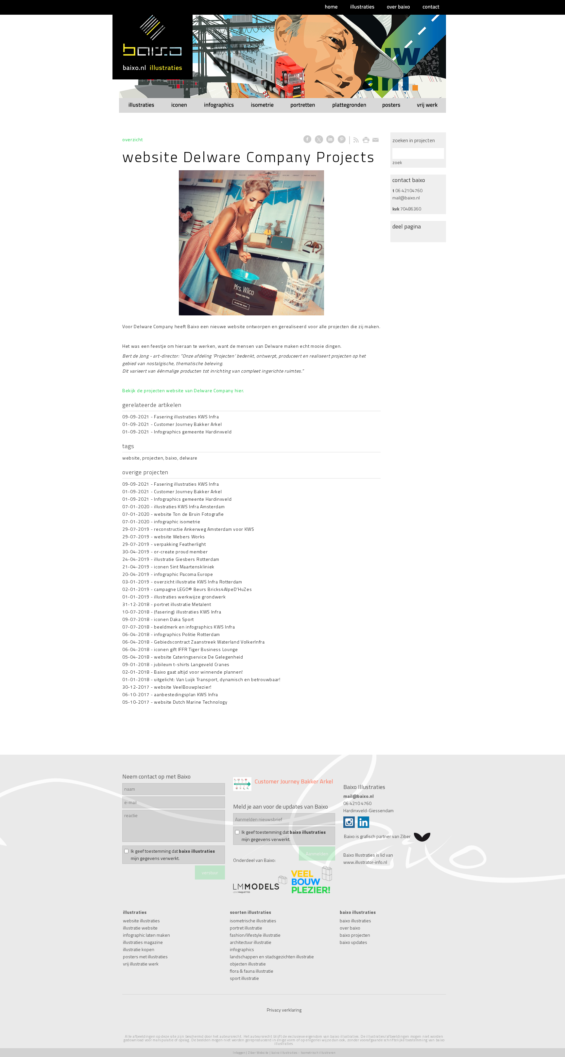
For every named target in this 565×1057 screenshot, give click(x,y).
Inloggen (239, 1052)
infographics (242, 949)
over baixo (350, 927)
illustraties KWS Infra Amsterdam (189, 506)
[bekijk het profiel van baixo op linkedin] (363, 826)
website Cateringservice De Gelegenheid (198, 656)
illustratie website (140, 927)
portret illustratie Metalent (182, 604)
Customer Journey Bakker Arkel (188, 424)
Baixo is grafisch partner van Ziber (377, 836)
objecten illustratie (248, 963)
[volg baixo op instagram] (349, 826)
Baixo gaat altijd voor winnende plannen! (198, 671)
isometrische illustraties (253, 920)
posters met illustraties (145, 956)
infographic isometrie (177, 521)
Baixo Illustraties (359, 854)
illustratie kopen (138, 949)
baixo (171, 457)
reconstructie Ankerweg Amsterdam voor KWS (204, 529)
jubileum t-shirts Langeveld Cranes (192, 664)
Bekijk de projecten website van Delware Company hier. (183, 390)
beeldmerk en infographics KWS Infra (194, 626)
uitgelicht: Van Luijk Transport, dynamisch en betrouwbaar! (217, 679)
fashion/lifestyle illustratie (255, 934)
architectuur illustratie (250, 942)
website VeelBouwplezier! (183, 686)
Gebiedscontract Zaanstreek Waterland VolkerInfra (209, 641)
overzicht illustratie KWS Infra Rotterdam (198, 581)
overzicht (132, 139)
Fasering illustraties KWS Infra (186, 416)
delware (188, 457)
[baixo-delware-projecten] (251, 242)
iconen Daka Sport (174, 619)
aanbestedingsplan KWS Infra (186, 694)
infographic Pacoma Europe (183, 574)
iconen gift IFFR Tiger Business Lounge (196, 649)
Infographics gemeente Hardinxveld (192, 431)
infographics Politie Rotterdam (187, 634)
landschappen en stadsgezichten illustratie (272, 956)
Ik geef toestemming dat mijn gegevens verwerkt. (173, 854)
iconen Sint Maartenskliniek (184, 566)
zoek (397, 162)
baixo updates (353, 942)
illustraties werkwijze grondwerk (190, 596)
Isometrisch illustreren (318, 1052)
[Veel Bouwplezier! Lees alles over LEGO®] (311, 891)
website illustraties (141, 920)
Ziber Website (258, 1052)
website (131, 457)
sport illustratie (244, 978)
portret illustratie (246, 927)
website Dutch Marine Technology (191, 701)
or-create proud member (181, 551)
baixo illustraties (355, 920)
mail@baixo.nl (406, 197)
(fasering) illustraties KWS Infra (187, 611)
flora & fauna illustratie (251, 970)
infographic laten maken (146, 934)
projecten (152, 457)
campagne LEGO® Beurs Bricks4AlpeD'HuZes (203, 589)
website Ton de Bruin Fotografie (189, 514)
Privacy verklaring (284, 1009)
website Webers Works (179, 536)
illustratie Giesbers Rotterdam (186, 559)
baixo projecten (355, 934)
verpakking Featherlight (180, 544)
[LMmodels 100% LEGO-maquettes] (260, 891)
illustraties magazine (143, 942)
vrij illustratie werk (141, 963)
